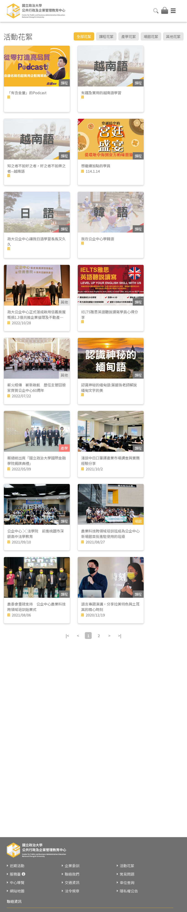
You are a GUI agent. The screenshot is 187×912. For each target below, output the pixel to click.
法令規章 (72, 891)
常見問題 (127, 874)
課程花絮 (106, 36)
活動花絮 (127, 865)
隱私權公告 (129, 891)
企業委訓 (72, 865)
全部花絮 (84, 36)
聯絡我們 (72, 874)
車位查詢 (127, 882)
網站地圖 (17, 891)
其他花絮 (173, 36)
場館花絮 (151, 36)
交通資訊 (72, 882)
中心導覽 (17, 882)
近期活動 (17, 865)
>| (119, 635)
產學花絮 (128, 36)
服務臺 (15, 874)
